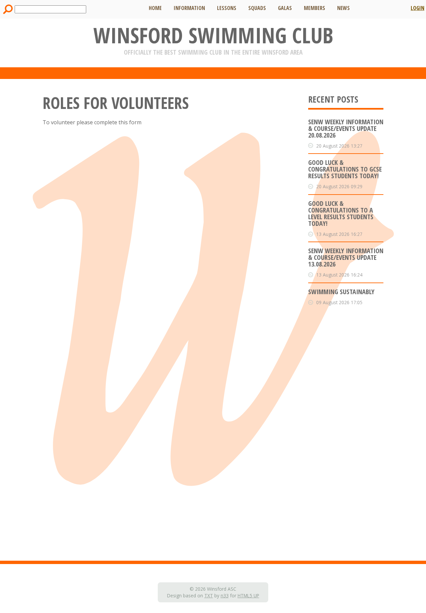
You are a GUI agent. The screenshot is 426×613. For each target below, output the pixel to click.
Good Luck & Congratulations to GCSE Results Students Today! (345, 169)
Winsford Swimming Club (213, 35)
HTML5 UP (248, 595)
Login (417, 8)
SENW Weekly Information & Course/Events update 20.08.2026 (345, 128)
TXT (208, 595)
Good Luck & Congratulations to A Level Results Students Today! (340, 213)
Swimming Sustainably (341, 291)
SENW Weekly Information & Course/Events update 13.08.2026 (345, 257)
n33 (225, 595)
